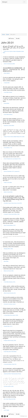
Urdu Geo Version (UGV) (8, 386)
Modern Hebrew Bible (8, 192)
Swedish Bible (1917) (8, 326)
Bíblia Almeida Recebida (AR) (10, 293)
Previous (12, 38)
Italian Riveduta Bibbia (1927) (10, 225)
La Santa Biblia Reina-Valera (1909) (11, 315)
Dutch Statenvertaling (8, 114)
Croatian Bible (7, 82)
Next (17, 38)
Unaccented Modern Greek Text (10, 364)
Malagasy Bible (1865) (8, 248)
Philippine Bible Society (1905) (10, 340)
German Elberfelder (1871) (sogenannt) (11, 171)
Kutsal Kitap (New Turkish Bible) (10, 351)
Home (3, 34)
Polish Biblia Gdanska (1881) (9, 281)
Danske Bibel (6, 103)
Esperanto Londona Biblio (9, 125)
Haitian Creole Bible (8, 182)
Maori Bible (6, 261)
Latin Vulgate (6, 410)
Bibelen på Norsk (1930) (8, 270)
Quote (7, 34)
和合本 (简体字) (7, 73)
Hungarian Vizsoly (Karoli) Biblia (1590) (11, 214)
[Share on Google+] (5, 416)
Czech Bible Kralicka (8, 92)
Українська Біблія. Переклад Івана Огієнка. (12, 373)
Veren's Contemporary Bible (9, 63)
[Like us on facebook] (2, 416)
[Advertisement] (14, 19)
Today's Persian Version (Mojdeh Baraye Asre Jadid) (14, 136)
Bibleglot (4, 2)
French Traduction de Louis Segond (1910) (12, 158)
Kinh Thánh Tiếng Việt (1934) (9, 399)
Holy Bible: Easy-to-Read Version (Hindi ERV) (13, 203)
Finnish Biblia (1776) (8, 147)
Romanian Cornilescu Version (10, 304)
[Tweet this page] (7, 416)
